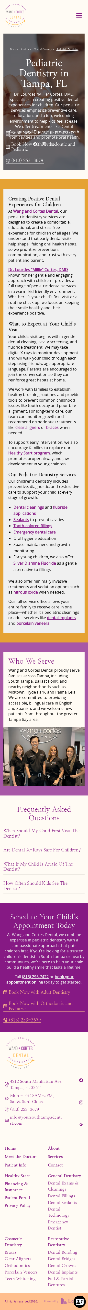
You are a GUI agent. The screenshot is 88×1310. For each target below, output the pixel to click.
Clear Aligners (18, 1258)
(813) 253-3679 (24, 1109)
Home (13, 49)
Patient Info (15, 1165)
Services (25, 49)
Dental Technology (59, 1212)
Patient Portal (17, 1197)
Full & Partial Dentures (60, 1281)
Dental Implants (63, 1272)
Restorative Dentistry (58, 1241)
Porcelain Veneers (21, 1272)
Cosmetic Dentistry (13, 1241)
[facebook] (35, 144)
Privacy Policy (18, 1205)
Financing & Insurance (16, 1186)
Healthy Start (17, 1175)
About (54, 1148)
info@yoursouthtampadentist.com (36, 1120)
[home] (26, 15)
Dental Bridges (61, 1258)
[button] (79, 15)
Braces (11, 1252)
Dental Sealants (62, 1202)
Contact (55, 1165)
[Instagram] (44, 144)
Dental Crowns (62, 1265)
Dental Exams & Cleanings (63, 1186)
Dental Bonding (62, 1252)
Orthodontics (17, 1265)
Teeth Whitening (20, 1278)
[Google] (52, 144)
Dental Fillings (61, 1195)
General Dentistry (42, 49)
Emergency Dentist (58, 1225)
